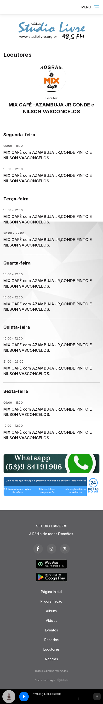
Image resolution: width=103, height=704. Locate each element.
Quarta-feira (17, 263)
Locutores (51, 649)
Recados (51, 640)
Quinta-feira (16, 327)
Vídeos (51, 620)
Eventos (51, 630)
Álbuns (51, 611)
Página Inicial (51, 592)
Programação (51, 601)
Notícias (51, 659)
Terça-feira (16, 198)
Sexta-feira (15, 391)
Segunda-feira (19, 134)
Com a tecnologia (45, 680)
